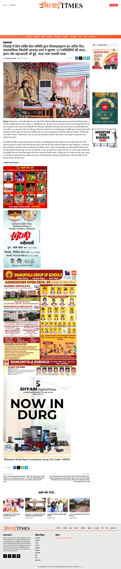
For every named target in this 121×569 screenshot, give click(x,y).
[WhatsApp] (84, 58)
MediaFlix (80, 566)
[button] (13, 5)
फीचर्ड (10, 42)
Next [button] (115, 108)
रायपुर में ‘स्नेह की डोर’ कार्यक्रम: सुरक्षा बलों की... (57, 515)
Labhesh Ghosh (10, 58)
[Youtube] (18, 556)
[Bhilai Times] (61, 5)
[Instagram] (9, 556)
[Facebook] (76, 58)
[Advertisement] (60, 22)
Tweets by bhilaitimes (64, 538)
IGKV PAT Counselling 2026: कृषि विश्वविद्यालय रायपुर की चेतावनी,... (35, 515)
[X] (80, 58)
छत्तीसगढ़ (5, 42)
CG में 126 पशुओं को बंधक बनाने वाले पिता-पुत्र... (79, 515)
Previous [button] (94, 108)
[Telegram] (88, 58)
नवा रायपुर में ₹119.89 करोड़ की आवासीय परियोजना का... (11, 515)
